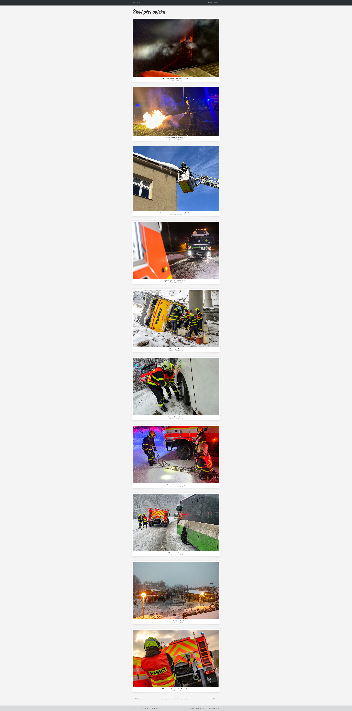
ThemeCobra (215, 708)
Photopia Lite (193, 708)
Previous (137, 698)
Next (214, 698)
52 (189, 698)
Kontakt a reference (213, 2)
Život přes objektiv (150, 11)
